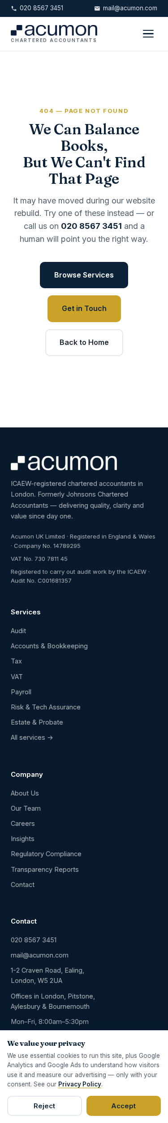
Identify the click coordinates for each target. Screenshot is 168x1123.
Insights (22, 838)
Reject (44, 1106)
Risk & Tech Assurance (46, 707)
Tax (16, 661)
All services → (32, 737)
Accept (123, 1106)
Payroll (21, 692)
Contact (22, 884)
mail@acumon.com (130, 8)
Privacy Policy (79, 1084)
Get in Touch (84, 308)
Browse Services (84, 274)
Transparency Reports (45, 869)
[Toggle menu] (148, 34)
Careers (23, 823)
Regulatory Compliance (46, 854)
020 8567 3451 (41, 8)
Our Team (26, 808)
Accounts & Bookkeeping (49, 646)
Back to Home (84, 342)
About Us (25, 793)
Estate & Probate (37, 722)
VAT (17, 676)
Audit (18, 630)
